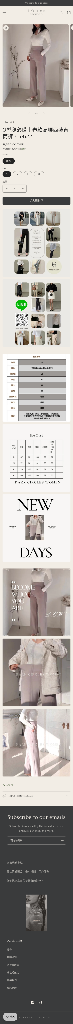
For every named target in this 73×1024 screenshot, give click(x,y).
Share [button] (9, 785)
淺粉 (8, 161)
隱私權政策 (13, 972)
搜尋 (9, 949)
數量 (5, 182)
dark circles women (32, 1018)
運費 (23, 149)
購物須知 (12, 957)
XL (39, 174)
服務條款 (12, 988)
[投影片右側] (44, 113)
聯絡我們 (12, 980)
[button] (4, 12)
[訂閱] (62, 841)
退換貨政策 (13, 965)
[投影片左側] (29, 113)
